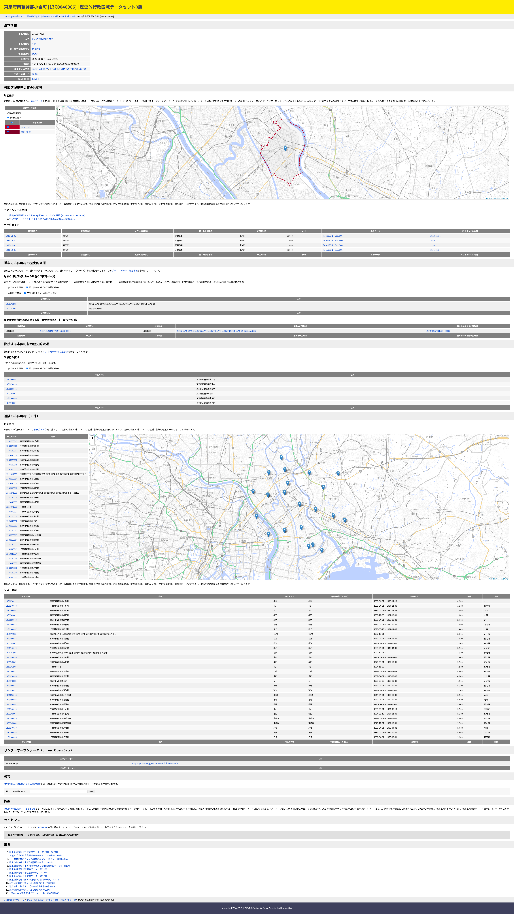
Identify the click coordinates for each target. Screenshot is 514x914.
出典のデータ (36, 101)
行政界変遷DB (15, 117)
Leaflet (487, 198)
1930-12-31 (11, 245)
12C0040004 (11, 713)
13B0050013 (11, 694)
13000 (35, 73)
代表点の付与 (40, 429)
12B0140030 (11, 727)
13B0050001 (11, 379)
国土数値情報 (15, 112)
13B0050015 (11, 624)
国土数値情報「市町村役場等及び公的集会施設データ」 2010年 (39, 865)
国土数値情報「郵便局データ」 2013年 (28, 869)
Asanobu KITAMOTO (232, 908)
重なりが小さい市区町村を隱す (41, 292)
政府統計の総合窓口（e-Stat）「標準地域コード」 (33, 886)
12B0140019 (11, 709)
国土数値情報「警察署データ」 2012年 (28, 872)
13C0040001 (11, 402)
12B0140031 (11, 671)
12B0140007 (11, 629)
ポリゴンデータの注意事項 (125, 270)
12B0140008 (11, 398)
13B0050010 (11, 384)
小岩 (34, 43)
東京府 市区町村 (40, 68)
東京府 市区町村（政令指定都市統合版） (69, 68)
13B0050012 (11, 601)
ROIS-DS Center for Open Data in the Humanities (267, 908)
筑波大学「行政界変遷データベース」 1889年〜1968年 (35, 855)
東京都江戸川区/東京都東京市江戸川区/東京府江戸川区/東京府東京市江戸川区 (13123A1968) (216, 330)
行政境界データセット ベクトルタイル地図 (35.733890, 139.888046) (42, 218)
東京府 (35, 53)
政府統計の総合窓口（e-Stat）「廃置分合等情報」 (33, 882)
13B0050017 (11, 690)
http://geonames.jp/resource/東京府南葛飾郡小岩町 (155, 763)
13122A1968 (11, 652)
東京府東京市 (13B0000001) (438, 330)
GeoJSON (339, 235)
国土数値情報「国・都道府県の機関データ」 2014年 (34, 879)
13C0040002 (11, 393)
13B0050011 (11, 388)
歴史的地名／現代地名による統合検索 (22, 783)
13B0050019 (11, 718)
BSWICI (35, 78)
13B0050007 (11, 704)
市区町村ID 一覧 (68, 16)
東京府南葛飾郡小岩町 (43, 38)
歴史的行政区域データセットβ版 (42, 16)
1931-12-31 (11, 249)
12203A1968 (11, 666)
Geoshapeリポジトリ (14, 16)
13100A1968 (11, 308)
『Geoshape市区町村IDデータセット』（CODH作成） (34, 893)
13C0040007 (11, 643)
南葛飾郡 (36, 48)
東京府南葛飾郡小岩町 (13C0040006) (55, 330)
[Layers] (60, 120)
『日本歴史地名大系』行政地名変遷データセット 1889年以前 (38, 858)
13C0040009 (11, 662)
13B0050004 (11, 699)
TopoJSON (328, 235)
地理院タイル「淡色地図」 (500, 198)
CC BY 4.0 (43, 827)
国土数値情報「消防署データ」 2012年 (28, 876)
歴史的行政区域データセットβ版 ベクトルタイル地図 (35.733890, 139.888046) (47, 215)
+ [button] (60, 109)
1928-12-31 (11, 235)
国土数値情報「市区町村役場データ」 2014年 (31, 862)
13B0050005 (11, 676)
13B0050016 (11, 732)
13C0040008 (11, 723)
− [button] (60, 113)
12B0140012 (11, 647)
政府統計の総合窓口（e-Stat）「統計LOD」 (30, 889)
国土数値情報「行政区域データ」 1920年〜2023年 (33, 852)
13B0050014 (11, 638)
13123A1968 (11, 303)
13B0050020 (11, 657)
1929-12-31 (11, 240)
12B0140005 (11, 737)
